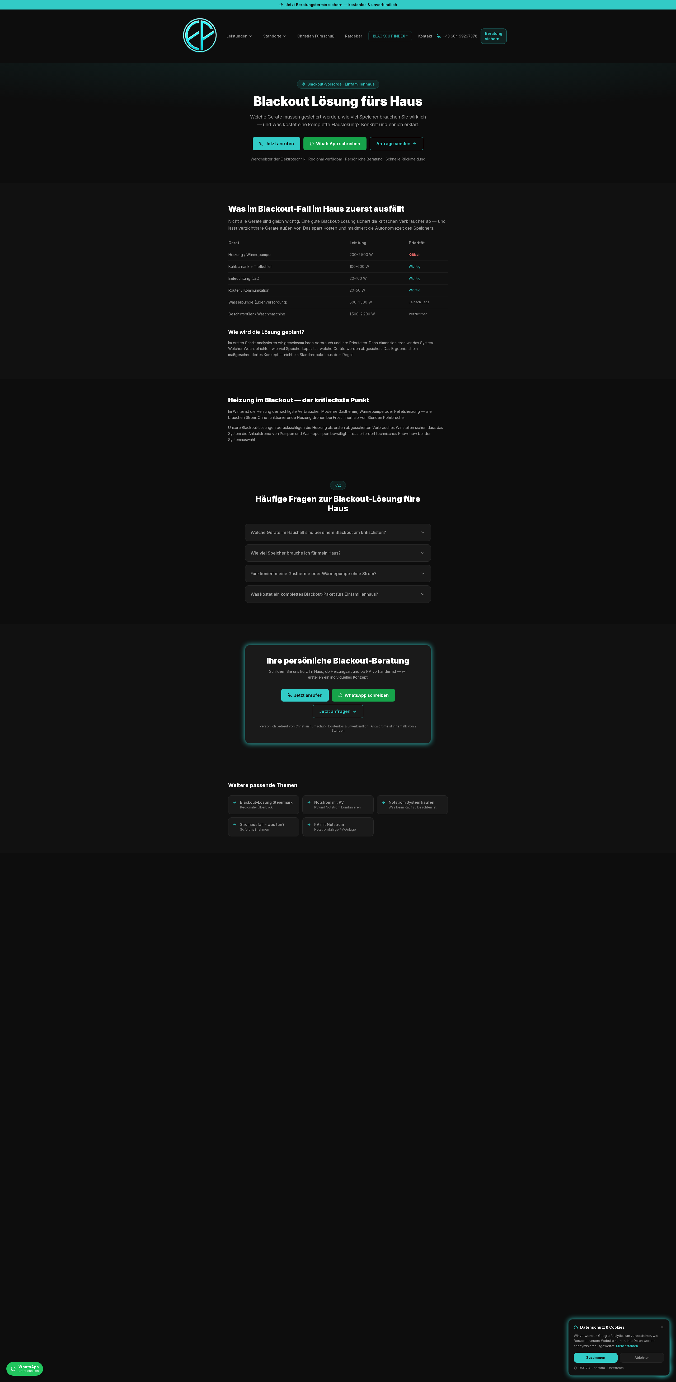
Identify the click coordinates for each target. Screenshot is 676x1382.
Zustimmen (595, 1358)
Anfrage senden (393, 143)
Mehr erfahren (627, 1346)
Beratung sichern (493, 36)
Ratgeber (353, 36)
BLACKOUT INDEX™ (390, 36)
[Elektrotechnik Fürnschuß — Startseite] (199, 36)
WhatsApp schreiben (338, 143)
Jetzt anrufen (279, 143)
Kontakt (425, 36)
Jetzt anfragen (334, 711)
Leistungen (237, 36)
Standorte (272, 36)
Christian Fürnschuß (316, 36)
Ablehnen (642, 1358)
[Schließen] (662, 1327)
